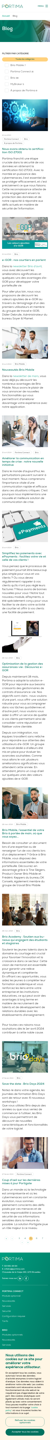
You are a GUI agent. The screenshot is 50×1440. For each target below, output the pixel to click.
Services (6, 1306)
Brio (14, 78)
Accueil (6, 16)
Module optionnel (11, 1296)
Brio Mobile (18, 65)
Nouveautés (8, 1301)
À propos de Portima (23, 90)
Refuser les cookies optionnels (25, 1421)
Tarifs (5, 1321)
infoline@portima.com (14, 1269)
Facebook (26, 1278)
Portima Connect (21, 72)
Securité (6, 1311)
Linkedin (20, 1278)
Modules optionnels (12, 1335)
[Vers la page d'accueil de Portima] (12, 6)
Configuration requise (13, 1316)
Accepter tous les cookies (25, 1432)
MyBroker (17, 84)
